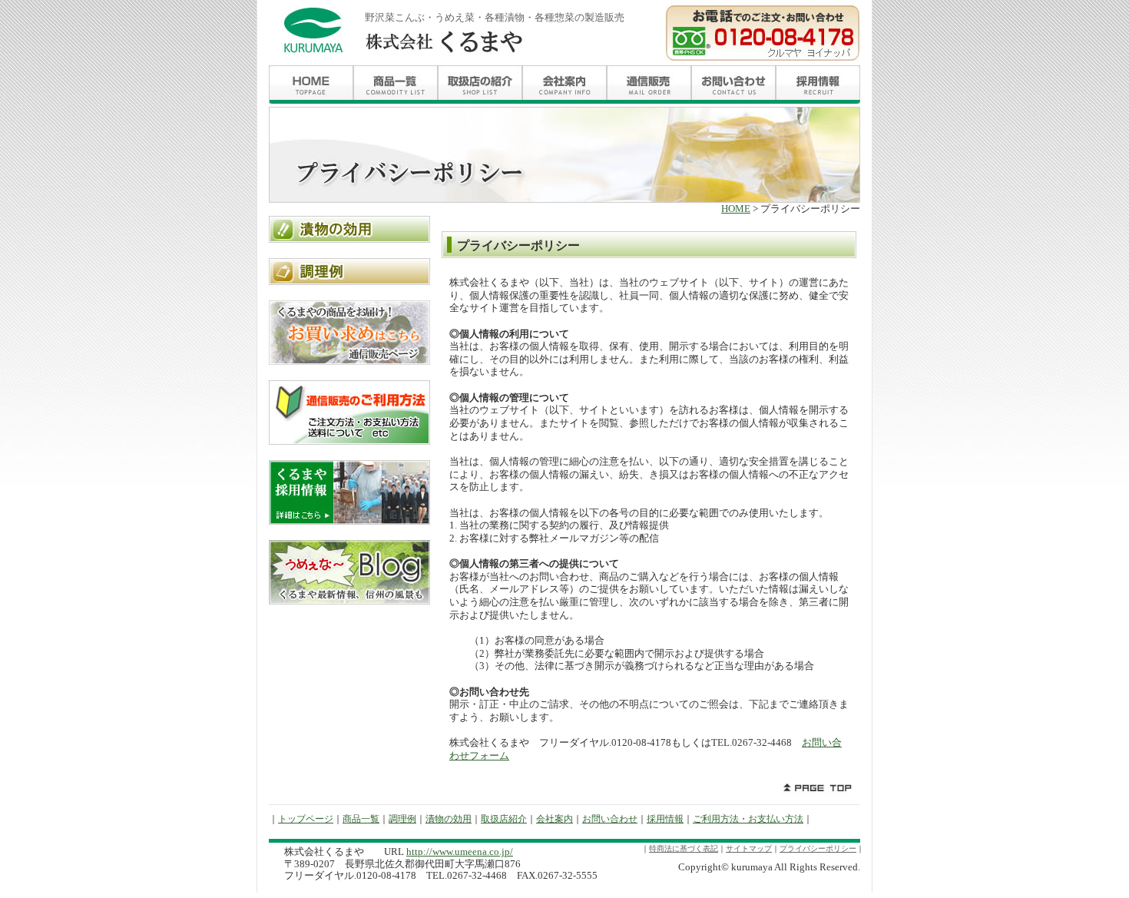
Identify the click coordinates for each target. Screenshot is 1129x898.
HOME (735, 209)
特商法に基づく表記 (683, 848)
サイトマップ (749, 848)
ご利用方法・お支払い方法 (748, 819)
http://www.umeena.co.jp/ (459, 852)
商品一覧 (361, 819)
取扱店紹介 (504, 819)
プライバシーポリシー (818, 848)
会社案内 (554, 819)
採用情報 (665, 819)
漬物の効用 (448, 819)
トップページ (305, 819)
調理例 (402, 819)
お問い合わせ (609, 819)
